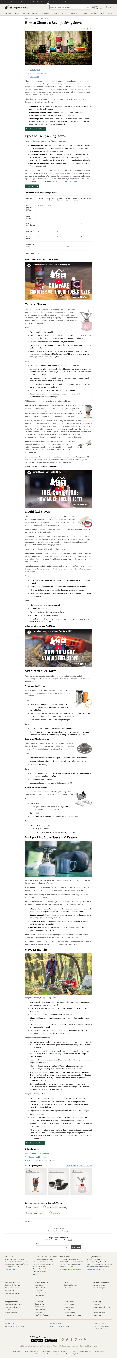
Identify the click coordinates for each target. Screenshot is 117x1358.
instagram (62, 1339)
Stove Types (35, 70)
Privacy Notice (46, 1351)
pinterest (76, 1339)
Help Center (12, 1323)
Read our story (10, 1269)
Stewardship (97, 1315)
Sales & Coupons (99, 1285)
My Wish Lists (9, 1290)
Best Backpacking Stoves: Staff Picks (63, 181)
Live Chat (101, 1323)
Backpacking (44, 18)
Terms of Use (16, 1351)
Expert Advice (20, 7)
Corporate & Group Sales (72, 1315)
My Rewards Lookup (12, 1288)
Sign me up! (76, 1247)
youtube (80, 1339)
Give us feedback (54, 1231)
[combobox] (69, 7)
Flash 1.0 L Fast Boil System (32, 1171)
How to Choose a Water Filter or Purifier (40, 1160)
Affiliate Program (69, 1312)
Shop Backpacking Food (34, 1143)
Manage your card (99, 1269)
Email (37, 1243)
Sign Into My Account (12, 1285)
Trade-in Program (11, 1312)
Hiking (36, 18)
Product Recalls (99, 1351)
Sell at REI (67, 1310)
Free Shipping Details (100, 1288)
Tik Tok (67, 1339)
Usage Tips (34, 77)
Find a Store (57, 1323)
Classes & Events (40, 1309)
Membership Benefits (12, 1293)
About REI (96, 1304)
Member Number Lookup (13, 1304)
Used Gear (8, 1310)
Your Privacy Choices (32, 1351)
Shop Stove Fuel (32, 186)
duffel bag (57, 1054)
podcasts (84, 1339)
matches (42, 1033)
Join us (35, 1274)
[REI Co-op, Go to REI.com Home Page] (8, 7)
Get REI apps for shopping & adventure (43, 1337)
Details (70, 1240)
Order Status (39, 1285)
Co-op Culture (69, 1307)
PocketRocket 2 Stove (77, 1171)
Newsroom (97, 1310)
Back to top (28, 1222)
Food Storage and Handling (35, 1157)
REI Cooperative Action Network (71, 1269)
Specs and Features (38, 73)
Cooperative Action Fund (101, 1307)
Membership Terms (56, 1354)
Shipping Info (39, 1295)
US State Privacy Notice (60, 1351)
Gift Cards (67, 1288)
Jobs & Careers (69, 1304)
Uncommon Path (40, 1312)
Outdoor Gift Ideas (70, 1285)
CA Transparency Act (41, 1354)
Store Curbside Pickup (42, 1293)
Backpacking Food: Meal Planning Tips (40, 1153)
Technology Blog (99, 1312)
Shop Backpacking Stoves (35, 129)
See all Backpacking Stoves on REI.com (79, 1166)
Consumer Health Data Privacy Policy (81, 1351)
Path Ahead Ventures (42, 1315)
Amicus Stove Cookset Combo (56, 1171)
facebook (71, 1339)
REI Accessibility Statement (74, 1354)
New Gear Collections (12, 1307)
